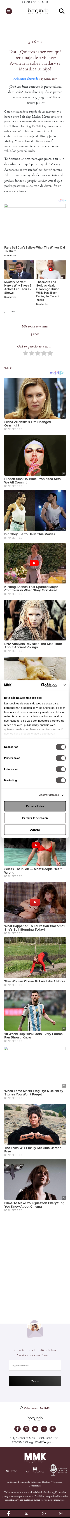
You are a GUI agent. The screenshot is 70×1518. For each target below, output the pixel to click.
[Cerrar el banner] (64, 685)
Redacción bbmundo (25, 78)
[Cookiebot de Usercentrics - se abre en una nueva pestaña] (42, 685)
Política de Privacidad (18, 1482)
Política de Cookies (40, 1482)
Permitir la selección (35, 817)
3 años (35, 42)
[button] (9, 11)
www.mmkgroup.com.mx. (21, 1496)
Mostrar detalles (48, 794)
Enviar (35, 1381)
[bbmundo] (37, 11)
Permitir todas (35, 806)
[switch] (61, 758)
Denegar (35, 829)
